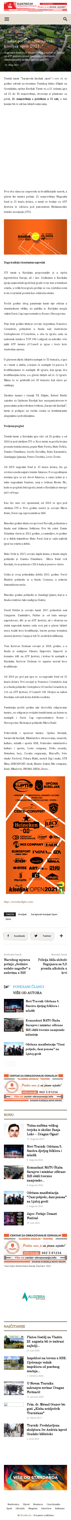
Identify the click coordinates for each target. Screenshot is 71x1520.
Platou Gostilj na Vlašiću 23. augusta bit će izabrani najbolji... (45, 1342)
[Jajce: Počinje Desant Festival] (14, 1218)
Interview (46, 1508)
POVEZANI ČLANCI (28, 986)
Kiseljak (22, 914)
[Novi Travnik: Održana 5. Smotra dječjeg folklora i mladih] (14, 1005)
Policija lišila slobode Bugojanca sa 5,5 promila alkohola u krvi (52, 966)
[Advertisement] (35, 146)
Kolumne (60, 1508)
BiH (6, 1053)
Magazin (33, 1508)
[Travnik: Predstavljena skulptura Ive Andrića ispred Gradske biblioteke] (14, 1430)
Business (10, 1030)
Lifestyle (20, 1508)
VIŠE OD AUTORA (27, 992)
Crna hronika (53, 1504)
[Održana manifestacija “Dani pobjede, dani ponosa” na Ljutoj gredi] (14, 1049)
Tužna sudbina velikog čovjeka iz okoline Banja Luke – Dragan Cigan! (43, 1130)
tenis (8, 918)
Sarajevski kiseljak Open (44, 914)
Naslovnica (13, 1504)
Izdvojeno (9, 35)
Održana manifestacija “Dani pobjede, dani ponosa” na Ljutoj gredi (45, 1049)
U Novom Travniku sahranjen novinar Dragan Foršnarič (45, 1388)
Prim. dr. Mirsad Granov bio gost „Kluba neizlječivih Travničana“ (46, 1409)
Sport (20, 35)
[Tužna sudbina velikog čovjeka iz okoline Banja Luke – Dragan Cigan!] (14, 1130)
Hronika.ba (25, 1515)
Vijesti (26, 1504)
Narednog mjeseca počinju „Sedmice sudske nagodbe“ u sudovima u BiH (17, 966)
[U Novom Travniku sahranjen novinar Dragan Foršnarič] (14, 1388)
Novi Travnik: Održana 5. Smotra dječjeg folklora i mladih (42, 1006)
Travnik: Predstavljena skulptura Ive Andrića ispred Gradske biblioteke (47, 1430)
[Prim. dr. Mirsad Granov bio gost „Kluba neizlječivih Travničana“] (14, 1409)
